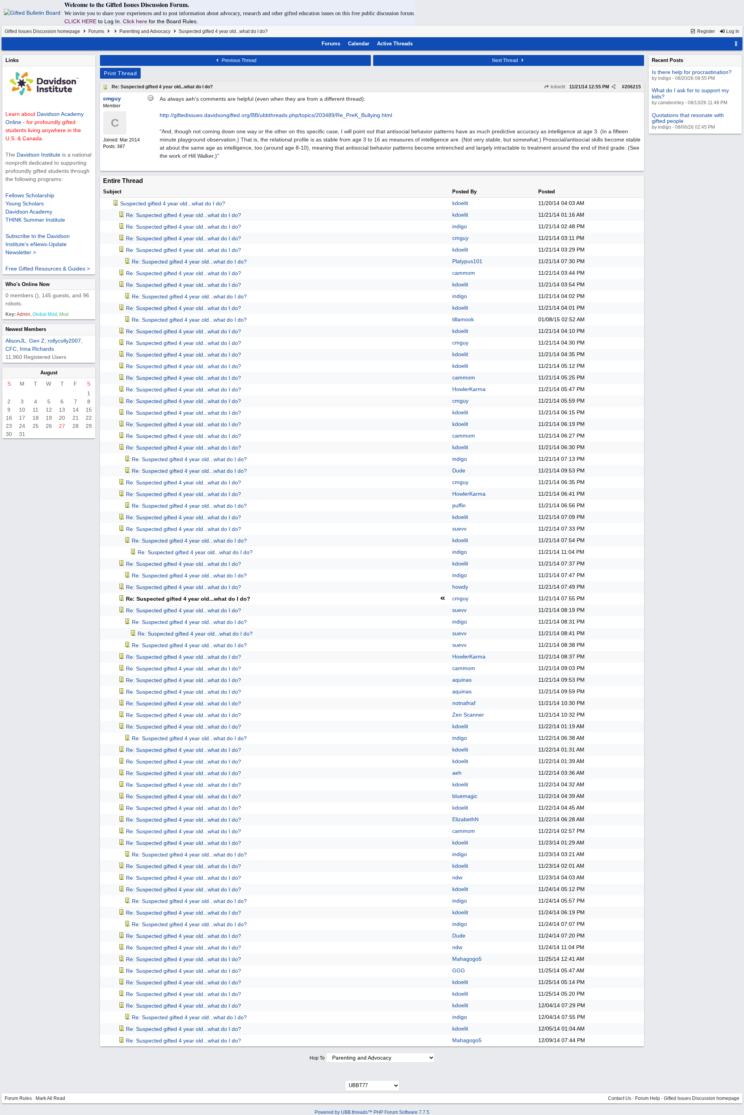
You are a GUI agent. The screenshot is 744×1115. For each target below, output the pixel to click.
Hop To (317, 1058)
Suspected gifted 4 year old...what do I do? (172, 203)
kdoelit (557, 87)
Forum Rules (18, 1098)
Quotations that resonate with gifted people (688, 118)
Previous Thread (238, 60)
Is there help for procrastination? (692, 72)
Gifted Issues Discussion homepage (42, 31)
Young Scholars (24, 203)
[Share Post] (613, 86)
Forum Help (647, 1098)
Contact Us (619, 1098)
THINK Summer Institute (35, 220)
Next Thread (505, 60)
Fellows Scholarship (29, 195)
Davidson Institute (38, 155)
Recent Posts (667, 60)
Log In (732, 31)
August (48, 373)
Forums (96, 31)
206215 (633, 87)
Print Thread (120, 73)
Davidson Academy (28, 212)
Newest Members (25, 329)
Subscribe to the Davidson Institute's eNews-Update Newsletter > (37, 244)
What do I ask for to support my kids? (690, 93)
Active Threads (395, 44)
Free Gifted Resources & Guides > (47, 268)
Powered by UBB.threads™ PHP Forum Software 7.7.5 (372, 1112)
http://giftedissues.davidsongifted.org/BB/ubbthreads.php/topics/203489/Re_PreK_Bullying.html (276, 115)
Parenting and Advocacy (144, 31)
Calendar (358, 44)
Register (705, 31)
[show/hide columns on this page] (736, 43)
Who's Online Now (27, 284)
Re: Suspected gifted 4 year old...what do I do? (162, 87)
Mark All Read (50, 1098)
